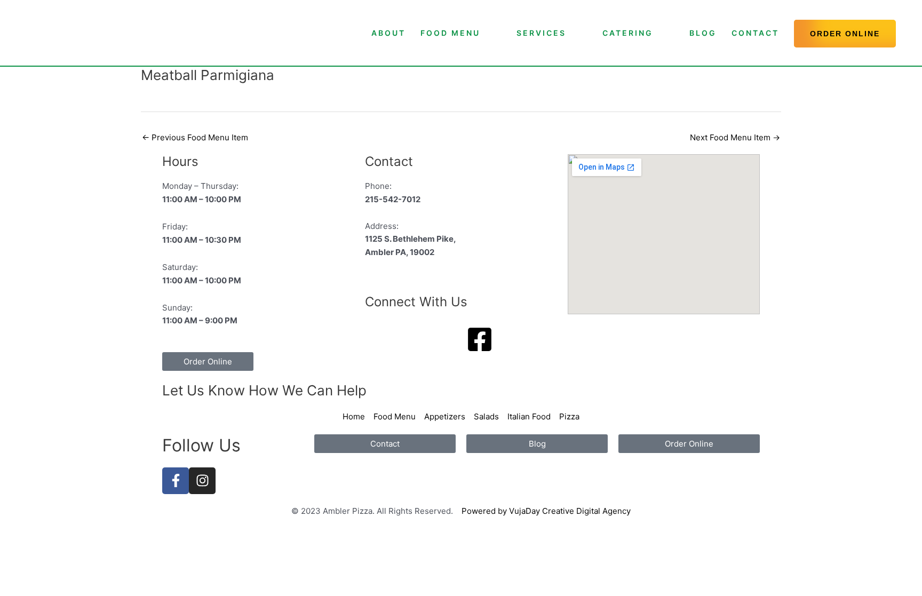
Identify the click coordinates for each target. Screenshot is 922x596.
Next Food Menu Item (735, 137)
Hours (180, 161)
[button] (845, 33)
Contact (389, 161)
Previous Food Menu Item (195, 137)
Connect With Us (416, 301)
